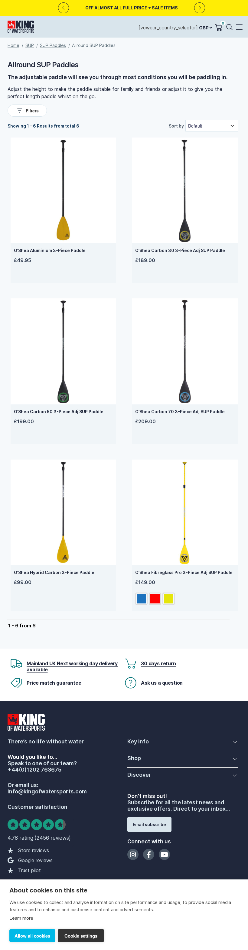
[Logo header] (21, 28)
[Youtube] (164, 854)
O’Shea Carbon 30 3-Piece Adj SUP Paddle (180, 250)
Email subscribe (149, 824)
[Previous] (63, 8)
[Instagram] (133, 854)
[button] (239, 27)
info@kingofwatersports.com (47, 791)
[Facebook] (148, 854)
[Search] (231, 27)
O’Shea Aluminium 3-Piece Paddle (50, 250)
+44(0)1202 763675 (34, 769)
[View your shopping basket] (218, 27)
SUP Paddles (53, 45)
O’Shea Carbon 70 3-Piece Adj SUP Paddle (180, 411)
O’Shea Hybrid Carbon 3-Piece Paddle (54, 572)
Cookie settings (80, 935)
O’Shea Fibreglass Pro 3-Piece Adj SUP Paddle (184, 572)
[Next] (199, 8)
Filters (32, 111)
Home (13, 45)
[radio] (141, 598)
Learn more (21, 918)
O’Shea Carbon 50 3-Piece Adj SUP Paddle (58, 411)
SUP (29, 45)
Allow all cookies (32, 935)
